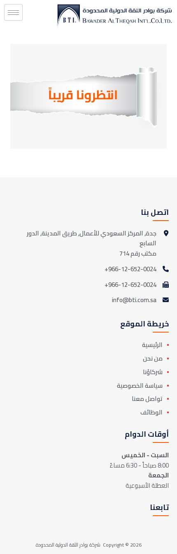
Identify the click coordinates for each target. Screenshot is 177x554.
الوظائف (151, 412)
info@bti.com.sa (134, 300)
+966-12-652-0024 (130, 269)
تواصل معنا (147, 399)
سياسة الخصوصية (140, 385)
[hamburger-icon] (13, 12)
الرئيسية (152, 345)
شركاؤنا (153, 372)
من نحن (153, 358)
